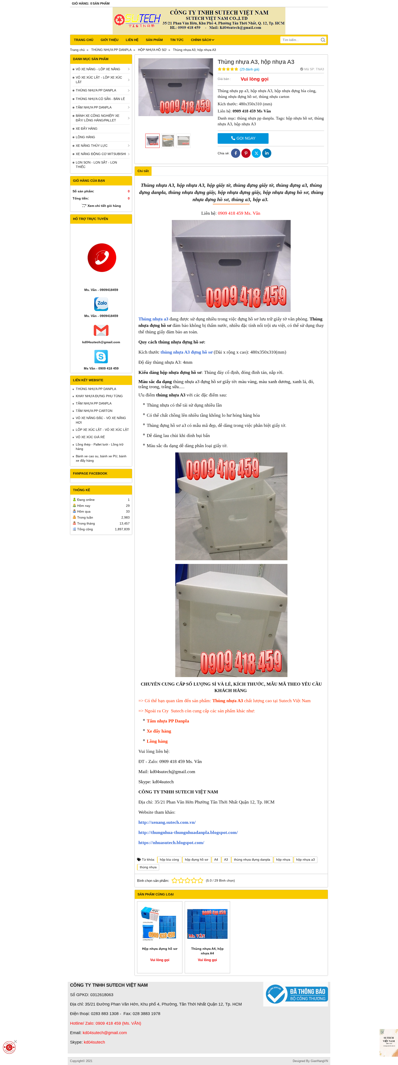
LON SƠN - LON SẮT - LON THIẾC (96, 165)
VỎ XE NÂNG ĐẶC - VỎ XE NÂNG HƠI (101, 420)
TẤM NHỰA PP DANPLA (93, 107)
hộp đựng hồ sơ (196, 859)
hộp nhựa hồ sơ (299, 118)
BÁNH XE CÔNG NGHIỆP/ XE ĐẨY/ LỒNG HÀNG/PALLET (97, 118)
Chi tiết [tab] (143, 171)
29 (249, 69)
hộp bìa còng (169, 859)
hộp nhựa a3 (305, 859)
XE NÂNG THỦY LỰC (92, 145)
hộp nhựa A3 (244, 124)
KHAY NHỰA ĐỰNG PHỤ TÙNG (99, 396)
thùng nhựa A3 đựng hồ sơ (187, 352)
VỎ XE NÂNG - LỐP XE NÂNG (98, 69)
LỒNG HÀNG (85, 137)
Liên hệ (132, 40)
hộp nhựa (283, 859)
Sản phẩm (154, 40)
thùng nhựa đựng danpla (252, 859)
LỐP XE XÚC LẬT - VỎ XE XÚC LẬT (102, 429)
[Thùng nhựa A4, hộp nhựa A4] (207, 924)
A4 (216, 859)
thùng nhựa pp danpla (255, 118)
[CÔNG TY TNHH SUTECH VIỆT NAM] (389, 1043)
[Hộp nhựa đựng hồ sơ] (160, 924)
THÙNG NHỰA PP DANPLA (96, 90)
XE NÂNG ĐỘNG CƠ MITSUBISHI (101, 154)
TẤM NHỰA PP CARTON (94, 411)
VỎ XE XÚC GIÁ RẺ (90, 437)
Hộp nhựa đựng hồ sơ (159, 949)
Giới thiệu (109, 40)
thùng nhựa (148, 867)
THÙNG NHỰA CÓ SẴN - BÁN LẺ (100, 99)
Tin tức (177, 40)
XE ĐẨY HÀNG (86, 128)
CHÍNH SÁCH (201, 40)
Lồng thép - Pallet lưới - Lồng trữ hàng (99, 447)
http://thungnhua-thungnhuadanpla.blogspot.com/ (188, 832)
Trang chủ (83, 40)
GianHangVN (319, 1061)
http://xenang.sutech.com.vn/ (167, 822)
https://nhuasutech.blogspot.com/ (171, 842)
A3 (226, 859)
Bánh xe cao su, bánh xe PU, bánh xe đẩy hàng (101, 458)
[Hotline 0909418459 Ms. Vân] (9, 1047)
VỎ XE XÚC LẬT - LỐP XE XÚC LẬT (99, 80)
